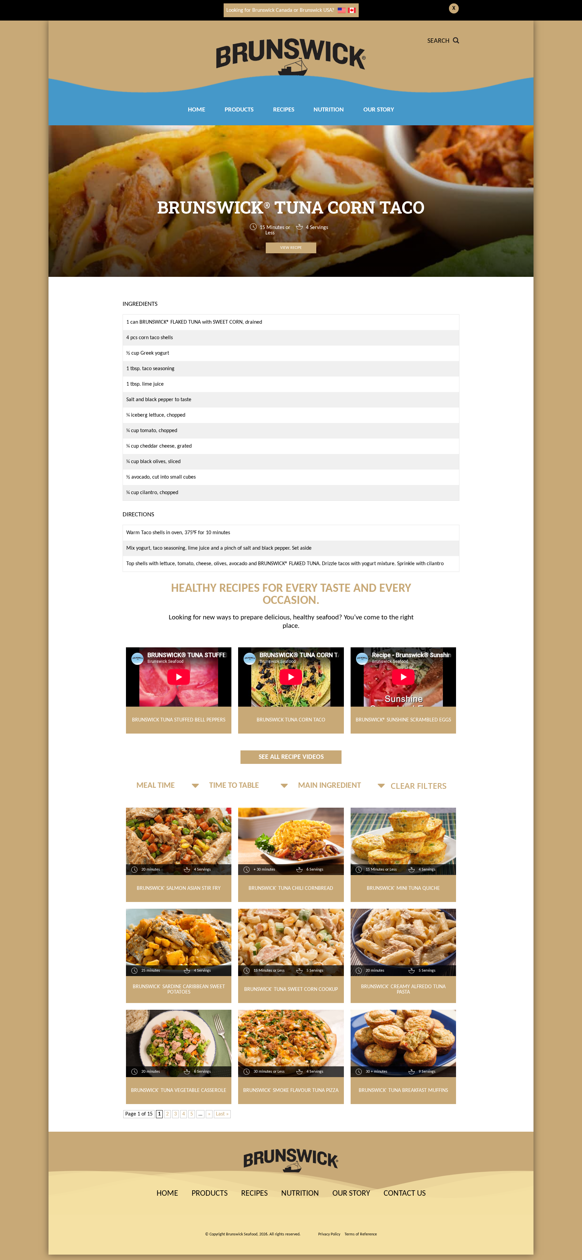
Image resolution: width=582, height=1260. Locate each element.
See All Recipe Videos (291, 757)
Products (239, 110)
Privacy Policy (329, 1234)
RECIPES (283, 110)
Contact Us (405, 1194)
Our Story (378, 110)
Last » (222, 1114)
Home (196, 110)
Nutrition (329, 110)
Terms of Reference (361, 1234)
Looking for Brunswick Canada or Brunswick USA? (280, 10)
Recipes (254, 1194)
